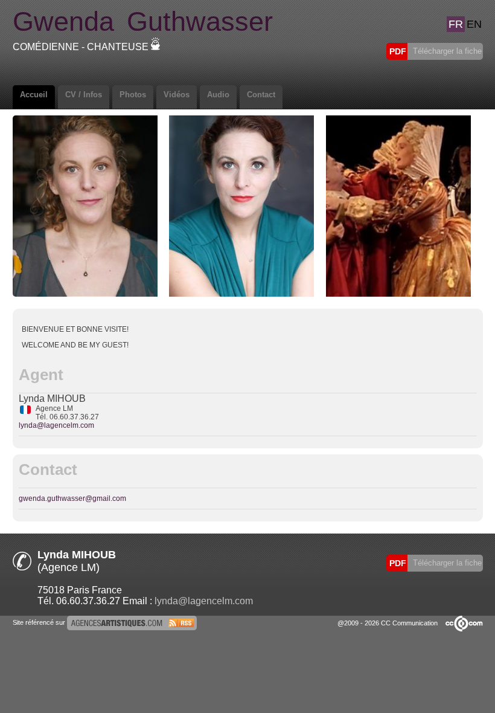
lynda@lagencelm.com (56, 425)
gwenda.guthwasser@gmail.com (72, 498)
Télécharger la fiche (446, 51)
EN (474, 24)
